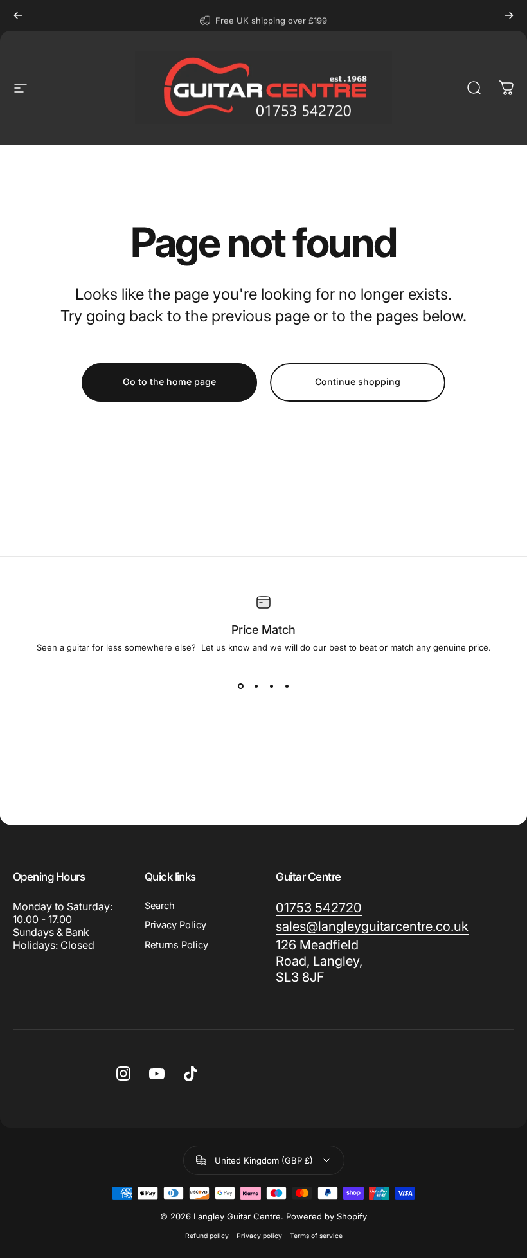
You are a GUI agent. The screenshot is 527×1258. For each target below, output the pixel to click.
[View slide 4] (286, 686)
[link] (319, 908)
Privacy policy (259, 1236)
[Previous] (18, 15)
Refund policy (207, 1236)
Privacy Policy (175, 925)
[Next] (509, 15)
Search (160, 906)
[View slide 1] (240, 686)
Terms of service (316, 1236)
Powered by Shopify (326, 1216)
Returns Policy (176, 945)
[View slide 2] (256, 686)
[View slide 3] (271, 686)
